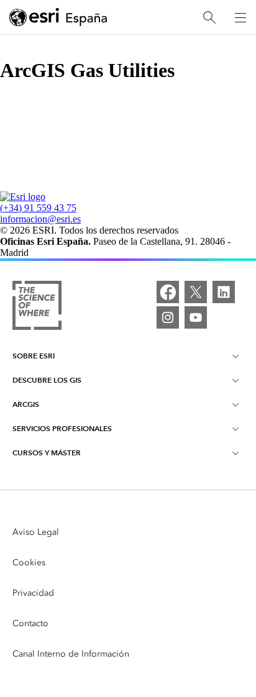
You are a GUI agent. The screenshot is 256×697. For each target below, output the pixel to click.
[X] (196, 292)
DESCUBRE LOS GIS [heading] (46, 380)
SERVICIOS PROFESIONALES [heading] (62, 428)
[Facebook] (168, 292)
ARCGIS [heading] (25, 404)
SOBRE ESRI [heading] (33, 355)
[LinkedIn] (224, 292)
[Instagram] (168, 317)
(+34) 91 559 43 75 (38, 208)
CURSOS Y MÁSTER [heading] (46, 452)
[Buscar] (209, 18)
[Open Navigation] (240, 17)
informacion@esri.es (40, 219)
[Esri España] (58, 18)
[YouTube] (196, 317)
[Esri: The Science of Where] (37, 306)
